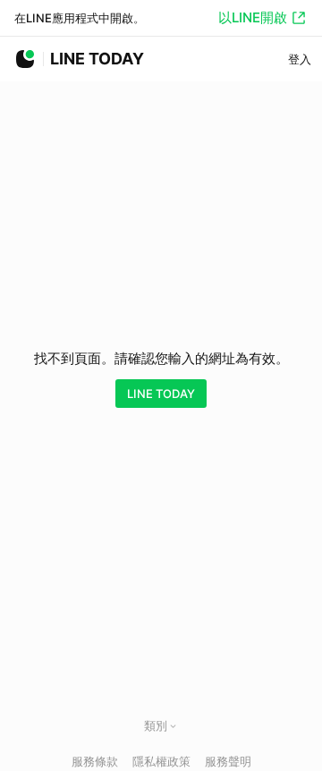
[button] (173, 726)
